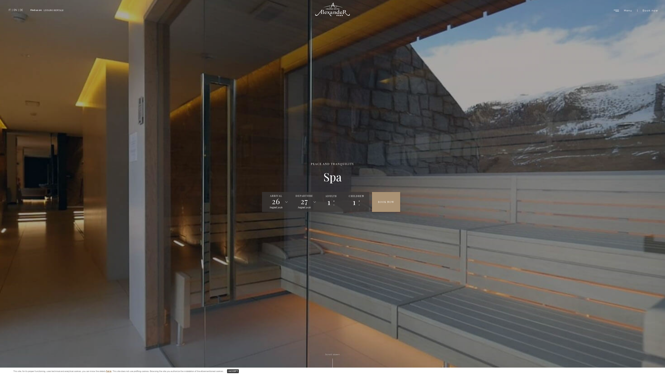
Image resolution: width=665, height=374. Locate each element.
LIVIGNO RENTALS (53, 10)
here (109, 371)
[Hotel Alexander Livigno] (332, 15)
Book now (650, 10)
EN (15, 10)
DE (21, 10)
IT (10, 10)
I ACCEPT (233, 371)
